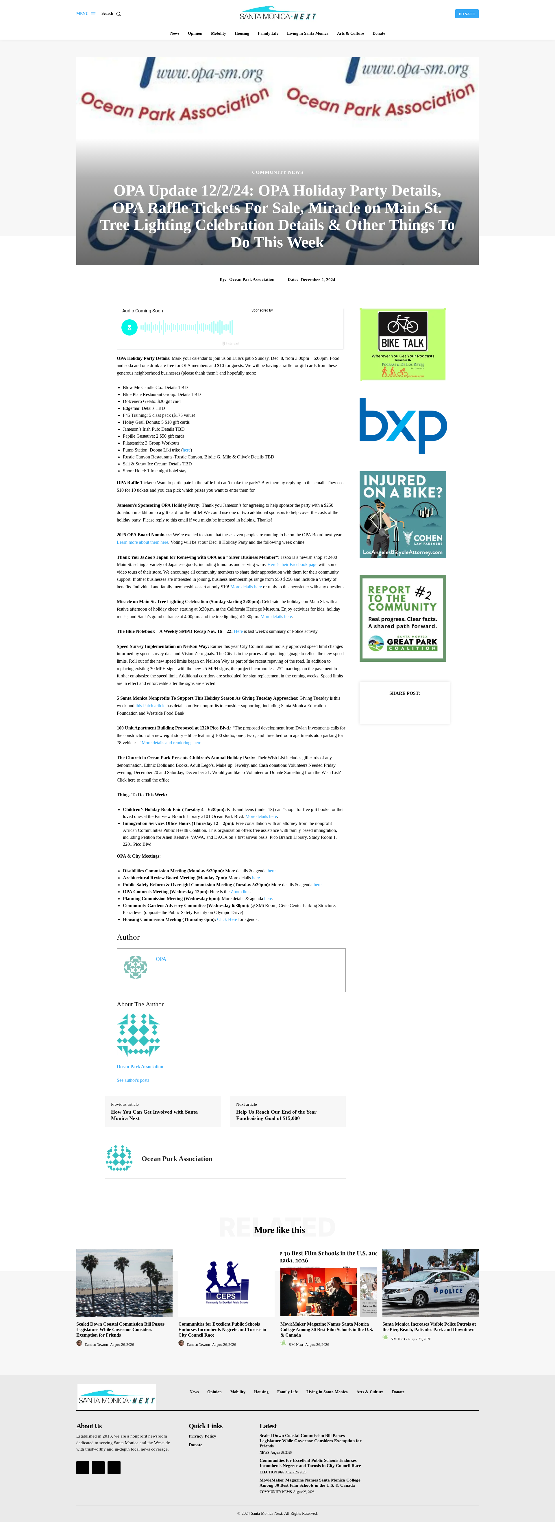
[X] (398, 707)
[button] (112, 14)
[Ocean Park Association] (119, 1159)
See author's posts (133, 1080)
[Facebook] (385, 707)
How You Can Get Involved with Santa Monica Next (154, 1115)
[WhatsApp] (424, 707)
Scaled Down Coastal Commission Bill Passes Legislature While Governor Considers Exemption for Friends (120, 1329)
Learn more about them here (142, 542)
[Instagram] (98, 1467)
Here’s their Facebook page (292, 564)
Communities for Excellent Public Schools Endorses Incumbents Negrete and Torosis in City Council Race (222, 1329)
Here (238, 631)
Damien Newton (96, 1344)
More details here (246, 586)
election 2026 (272, 1472)
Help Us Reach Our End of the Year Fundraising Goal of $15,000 (276, 1115)
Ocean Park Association (251, 279)
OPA (161, 959)
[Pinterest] (411, 707)
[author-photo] (80, 1344)
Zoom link (240, 891)
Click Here (227, 919)
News (264, 1453)
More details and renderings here (171, 742)
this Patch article (150, 705)
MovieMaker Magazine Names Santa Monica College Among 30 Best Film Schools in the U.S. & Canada (326, 1329)
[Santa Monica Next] (278, 13)
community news (277, 172)
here (186, 449)
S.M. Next (296, 1344)
